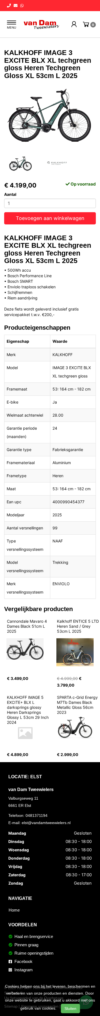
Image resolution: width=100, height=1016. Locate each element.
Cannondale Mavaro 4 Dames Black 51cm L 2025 (27, 626)
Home (14, 910)
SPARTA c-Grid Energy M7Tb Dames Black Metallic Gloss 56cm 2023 (78, 705)
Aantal (10, 194)
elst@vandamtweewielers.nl (46, 822)
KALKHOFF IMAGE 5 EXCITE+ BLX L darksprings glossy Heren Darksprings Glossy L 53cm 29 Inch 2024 (28, 710)
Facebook (22, 961)
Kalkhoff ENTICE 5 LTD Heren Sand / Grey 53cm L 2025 (78, 626)
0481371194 (37, 815)
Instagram (23, 969)
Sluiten (70, 1008)
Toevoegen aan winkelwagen (50, 218)
